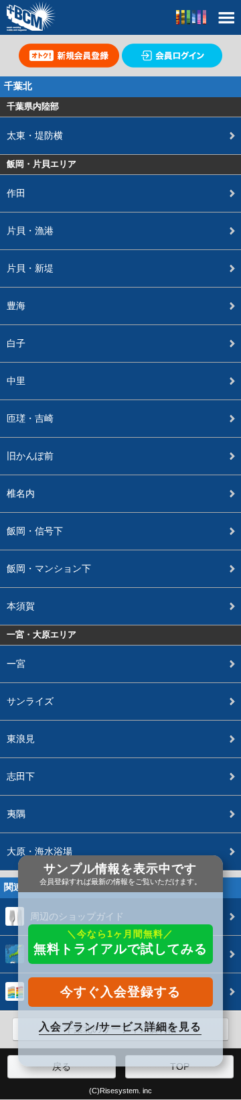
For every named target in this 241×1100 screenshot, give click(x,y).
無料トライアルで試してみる (120, 942)
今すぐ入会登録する (120, 992)
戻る (61, 1066)
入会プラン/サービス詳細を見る (120, 1026)
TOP (179, 1066)
